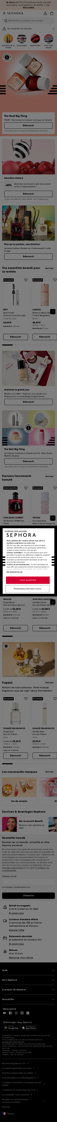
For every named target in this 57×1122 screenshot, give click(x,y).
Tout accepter (28, 580)
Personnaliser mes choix (27, 589)
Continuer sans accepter (16, 531)
